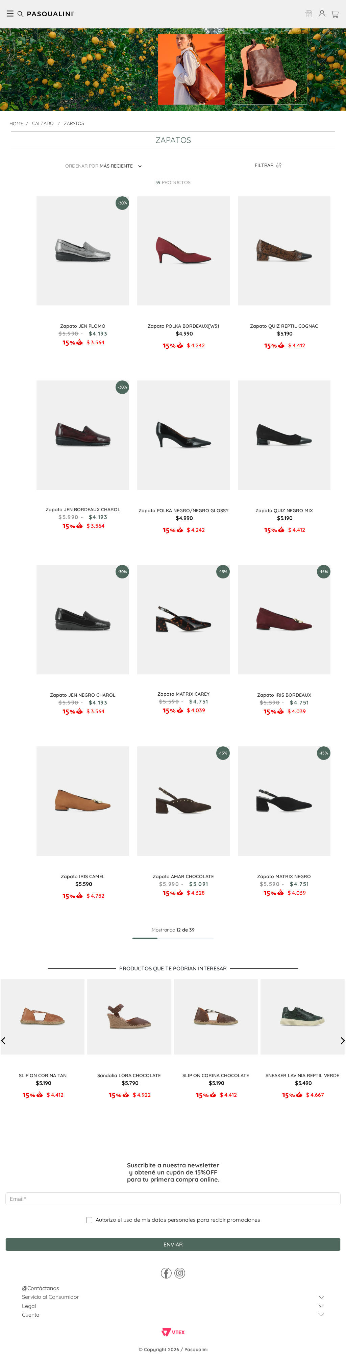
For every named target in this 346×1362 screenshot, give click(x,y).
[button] (3, 1040)
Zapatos (74, 123)
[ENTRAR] (320, 14)
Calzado (43, 123)
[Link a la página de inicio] (16, 123)
